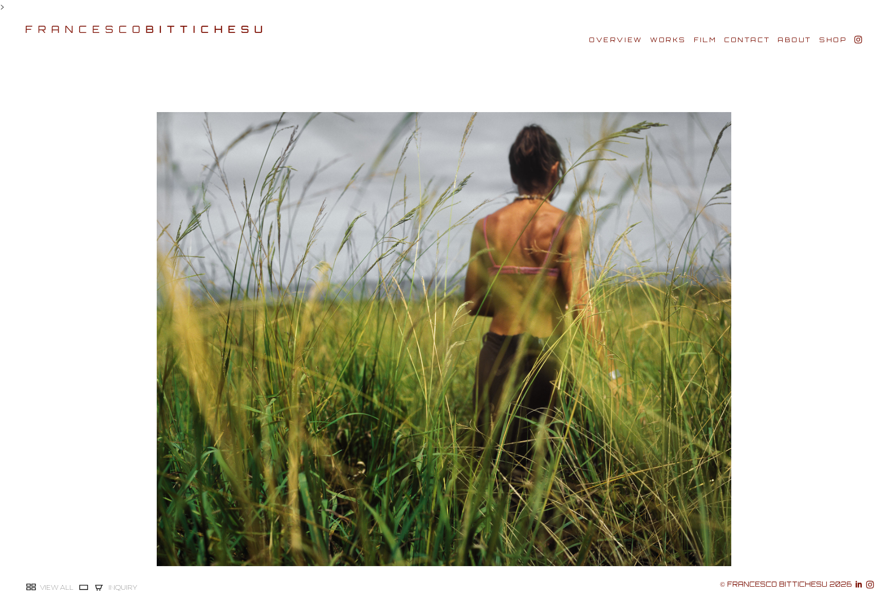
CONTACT (747, 40)
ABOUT (794, 40)
